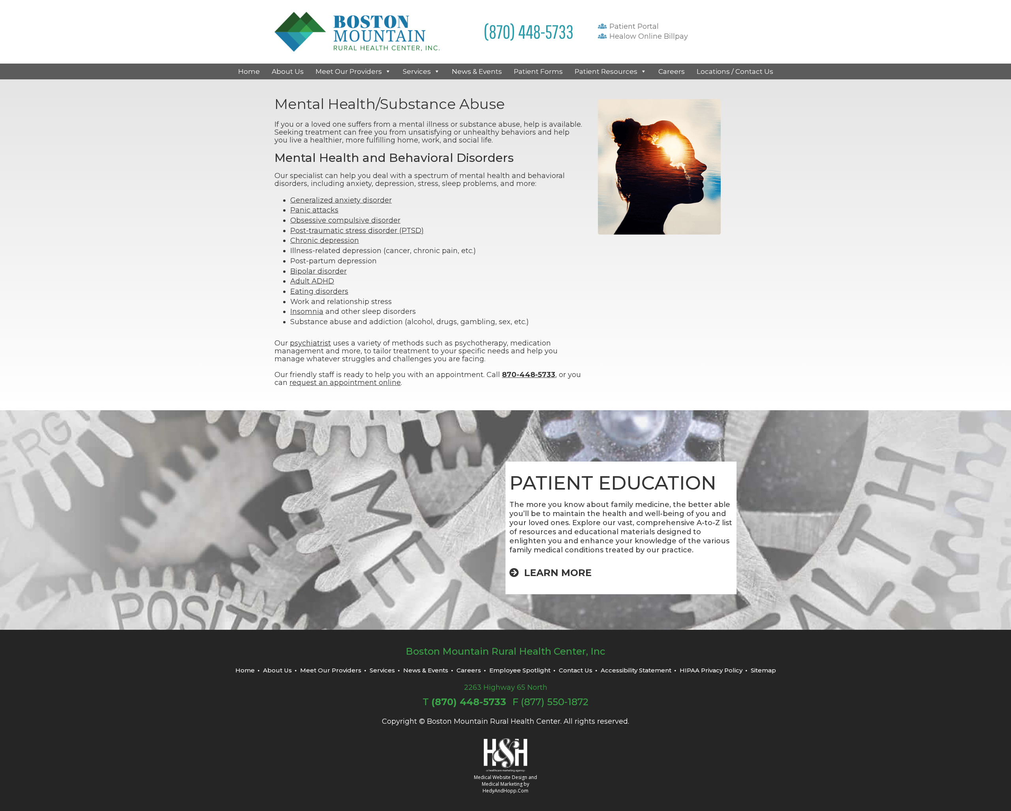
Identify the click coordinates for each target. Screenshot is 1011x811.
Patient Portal (633, 26)
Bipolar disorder (318, 271)
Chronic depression (324, 240)
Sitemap (763, 670)
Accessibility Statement (636, 670)
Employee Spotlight (520, 670)
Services (417, 71)
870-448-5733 (528, 374)
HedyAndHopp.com (505, 790)
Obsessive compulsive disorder (345, 220)
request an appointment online (345, 382)
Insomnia (306, 311)
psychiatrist (310, 343)
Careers (671, 71)
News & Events (477, 71)
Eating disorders (319, 291)
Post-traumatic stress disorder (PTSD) (357, 230)
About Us (288, 71)
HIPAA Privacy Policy (711, 670)
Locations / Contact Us (735, 71)
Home (249, 71)
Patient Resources (606, 71)
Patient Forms (538, 71)
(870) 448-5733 (528, 32)
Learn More (556, 572)
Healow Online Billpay (647, 36)
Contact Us (575, 670)
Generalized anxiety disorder (341, 200)
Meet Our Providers (349, 71)
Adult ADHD (312, 281)
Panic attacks (314, 210)
